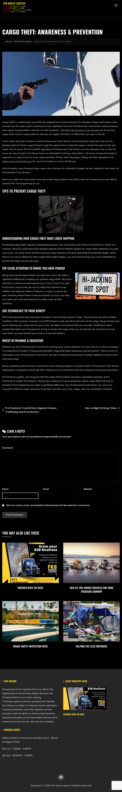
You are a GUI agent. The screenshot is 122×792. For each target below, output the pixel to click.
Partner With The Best (30, 588)
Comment (8, 447)
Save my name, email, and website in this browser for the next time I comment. (48, 505)
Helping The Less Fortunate (91, 646)
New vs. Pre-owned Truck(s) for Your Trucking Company (91, 589)
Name (6, 489)
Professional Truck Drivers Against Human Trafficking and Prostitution (31, 410)
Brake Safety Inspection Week (30, 646)
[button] (116, 5)
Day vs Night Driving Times (101, 408)
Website (88, 489)
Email (46, 489)
